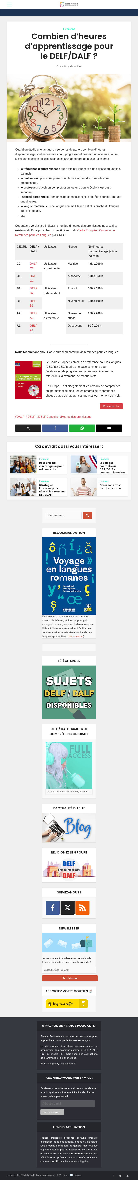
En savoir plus (111, 406)
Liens (65, 1175)
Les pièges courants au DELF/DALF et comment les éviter (112, 467)
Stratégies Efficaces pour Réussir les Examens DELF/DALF (52, 490)
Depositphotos (68, 1063)
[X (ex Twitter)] (68, 908)
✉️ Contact (76, 1175)
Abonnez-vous (52, 1112)
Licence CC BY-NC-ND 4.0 (20, 1175)
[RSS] (82, 908)
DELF (31, 416)
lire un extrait (75, 636)
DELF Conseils (48, 416)
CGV (58, 1175)
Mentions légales (45, 1175)
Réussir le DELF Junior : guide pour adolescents (51, 466)
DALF (20, 416)
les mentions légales (76, 1161)
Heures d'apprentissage (76, 416)
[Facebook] (53, 908)
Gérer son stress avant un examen (111, 486)
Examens (69, 29)
